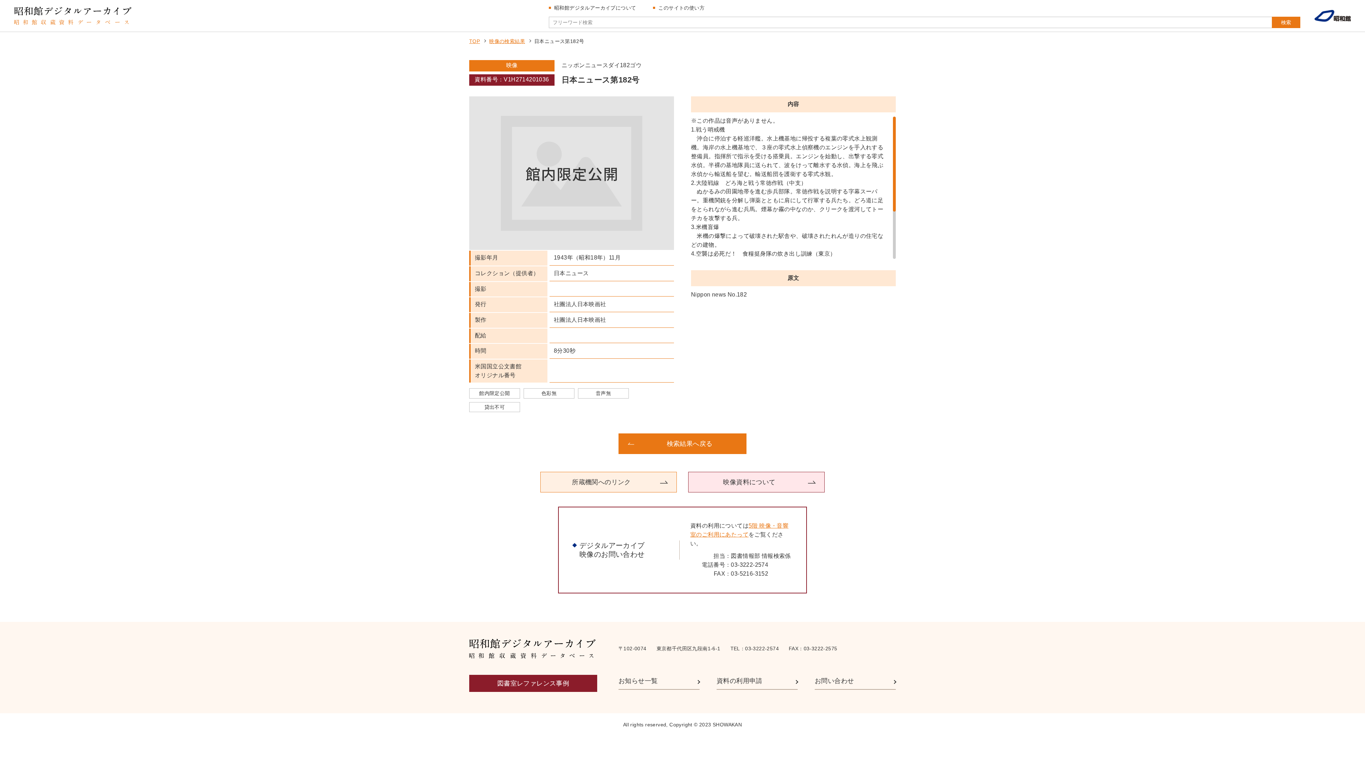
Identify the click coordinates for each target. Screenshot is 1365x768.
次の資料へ (839, 443)
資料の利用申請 (739, 680)
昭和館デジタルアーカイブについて (595, 8)
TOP (474, 41)
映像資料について (749, 482)
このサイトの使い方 (681, 8)
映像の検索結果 (507, 41)
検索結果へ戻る (690, 443)
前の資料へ (526, 443)
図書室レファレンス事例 (533, 683)
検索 (1286, 22)
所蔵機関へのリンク (601, 482)
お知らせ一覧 (638, 680)
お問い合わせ (834, 680)
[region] (793, 188)
